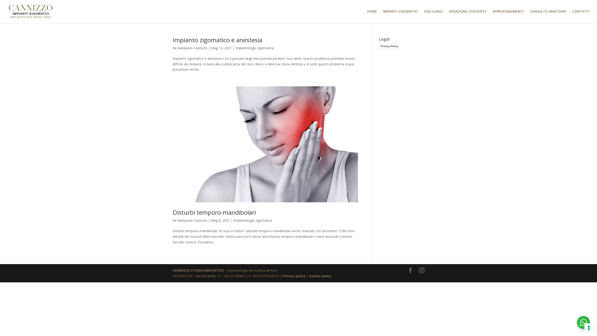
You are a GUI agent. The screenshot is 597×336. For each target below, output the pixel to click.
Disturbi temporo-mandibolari (214, 212)
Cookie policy (320, 276)
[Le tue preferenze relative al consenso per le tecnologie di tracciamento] (588, 327)
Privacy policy (294, 276)
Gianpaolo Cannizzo (192, 48)
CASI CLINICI (433, 12)
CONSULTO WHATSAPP (548, 12)
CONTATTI (581, 12)
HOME (372, 12)
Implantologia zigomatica (255, 48)
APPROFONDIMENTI (508, 12)
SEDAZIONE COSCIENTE (467, 12)
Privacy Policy (389, 46)
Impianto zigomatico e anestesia (217, 40)
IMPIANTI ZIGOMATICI (400, 12)
